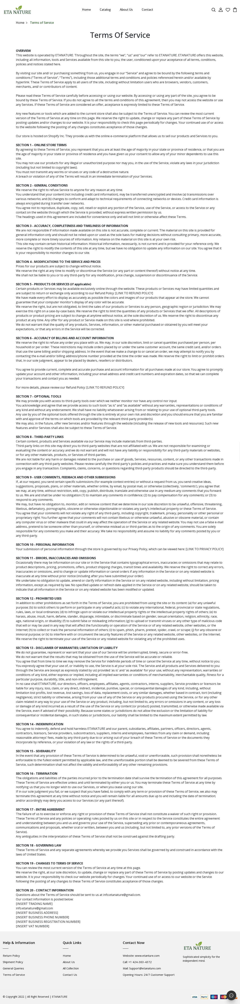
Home (86, 9)
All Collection (71, 968)
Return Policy (11, 955)
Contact (147, 9)
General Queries (13, 968)
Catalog (105, 9)
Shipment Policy (13, 962)
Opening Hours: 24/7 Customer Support (149, 975)
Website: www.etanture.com (141, 955)
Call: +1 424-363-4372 (137, 962)
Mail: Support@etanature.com (142, 968)
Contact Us (70, 975)
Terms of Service (14, 975)
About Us (126, 9)
